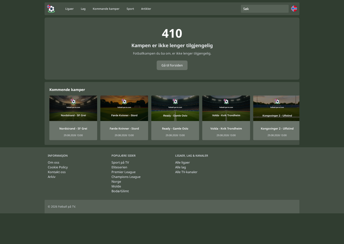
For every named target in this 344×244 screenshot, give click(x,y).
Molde (116, 186)
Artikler (146, 9)
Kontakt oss (57, 172)
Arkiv (51, 177)
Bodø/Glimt (120, 191)
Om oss (53, 162)
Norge (116, 181)
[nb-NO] (51, 9)
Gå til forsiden (172, 65)
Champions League (126, 177)
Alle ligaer (182, 162)
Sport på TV (120, 162)
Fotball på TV (66, 206)
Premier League (123, 172)
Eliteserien (119, 167)
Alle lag (180, 167)
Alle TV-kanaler (186, 172)
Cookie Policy (58, 167)
